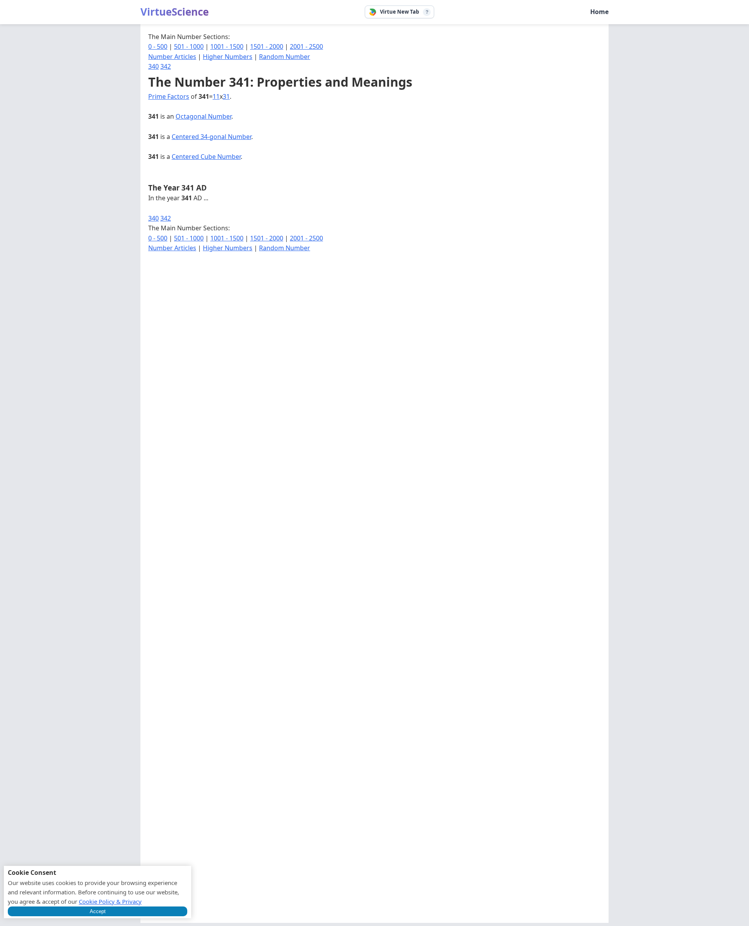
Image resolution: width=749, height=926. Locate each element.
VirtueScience (174, 12)
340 (153, 66)
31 (226, 96)
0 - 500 (157, 46)
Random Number (284, 56)
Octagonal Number (203, 116)
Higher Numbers (227, 56)
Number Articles (172, 56)
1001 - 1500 (226, 46)
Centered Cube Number (206, 156)
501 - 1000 (189, 46)
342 (165, 66)
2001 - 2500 (306, 46)
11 (216, 96)
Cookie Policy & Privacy (110, 901)
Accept (98, 911)
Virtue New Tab (399, 11)
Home (599, 11)
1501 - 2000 (266, 46)
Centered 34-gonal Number (211, 136)
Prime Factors (168, 96)
